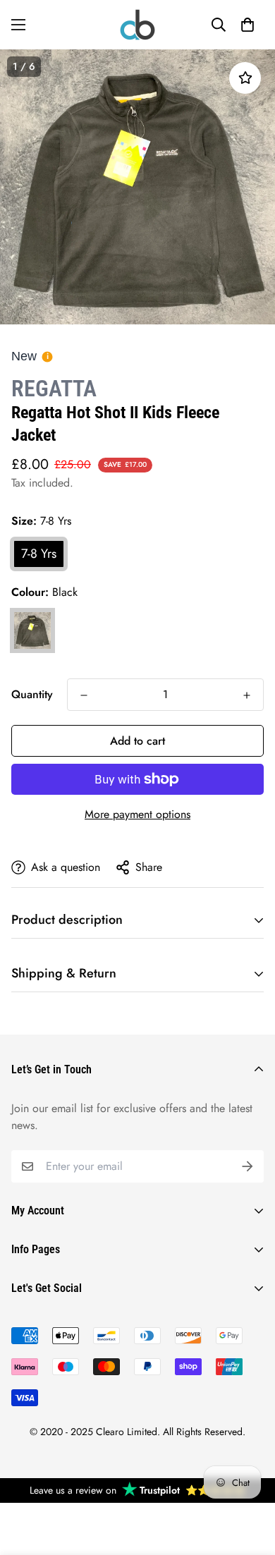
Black (32, 630)
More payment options (137, 814)
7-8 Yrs (38, 553)
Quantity (32, 694)
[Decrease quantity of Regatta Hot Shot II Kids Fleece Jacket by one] (84, 695)
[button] (247, 24)
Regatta (54, 388)
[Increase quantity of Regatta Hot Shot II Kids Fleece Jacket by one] (247, 695)
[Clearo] (137, 24)
